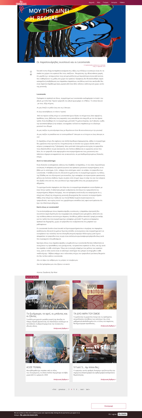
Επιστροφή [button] (109, 406)
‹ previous (61, 389)
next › (82, 389)
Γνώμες (105, 2)
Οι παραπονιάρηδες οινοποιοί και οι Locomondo (94, 65)
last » (88, 389)
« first (54, 389)
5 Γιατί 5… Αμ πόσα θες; (86, 367)
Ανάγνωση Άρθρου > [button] (61, 328)
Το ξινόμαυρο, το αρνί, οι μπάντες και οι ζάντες (47, 315)
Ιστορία (114, 2)
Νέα (98, 2)
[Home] (22, 7)
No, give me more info (29, 415)
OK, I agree (112, 414)
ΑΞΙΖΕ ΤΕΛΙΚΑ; (33, 367)
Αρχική (91, 2)
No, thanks (122, 414)
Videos (122, 2)
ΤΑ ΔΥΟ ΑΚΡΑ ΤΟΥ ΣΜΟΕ (87, 313)
